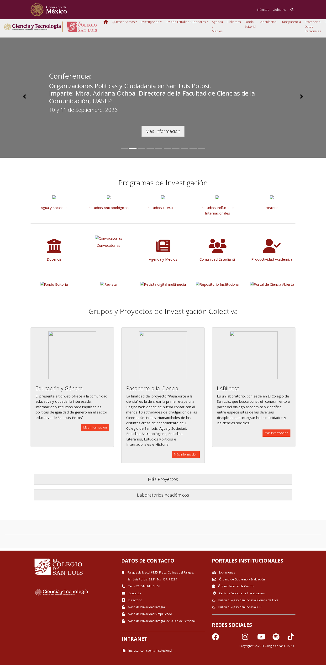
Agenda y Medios (217, 26)
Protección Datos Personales (313, 26)
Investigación (150, 22)
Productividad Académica (271, 259)
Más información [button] (95, 427)
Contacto (134, 593)
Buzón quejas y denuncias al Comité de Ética (248, 600)
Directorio (135, 600)
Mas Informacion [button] (163, 131)
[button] (24, 96)
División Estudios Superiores (185, 22)
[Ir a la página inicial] (49, 9)
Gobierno (280, 9)
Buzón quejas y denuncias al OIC (240, 607)
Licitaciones (226, 572)
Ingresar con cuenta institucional (150, 651)
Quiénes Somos (123, 22)
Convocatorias (108, 245)
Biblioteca (234, 22)
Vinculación (268, 22)
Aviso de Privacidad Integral (146, 607)
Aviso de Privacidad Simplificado (149, 614)
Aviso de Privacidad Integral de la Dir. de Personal (161, 621)
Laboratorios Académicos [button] (163, 495)
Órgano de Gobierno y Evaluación (241, 579)
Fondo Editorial (250, 24)
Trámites (263, 9)
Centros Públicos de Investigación (241, 593)
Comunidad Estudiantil (218, 259)
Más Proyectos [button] (163, 479)
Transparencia (290, 22)
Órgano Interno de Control (235, 586)
